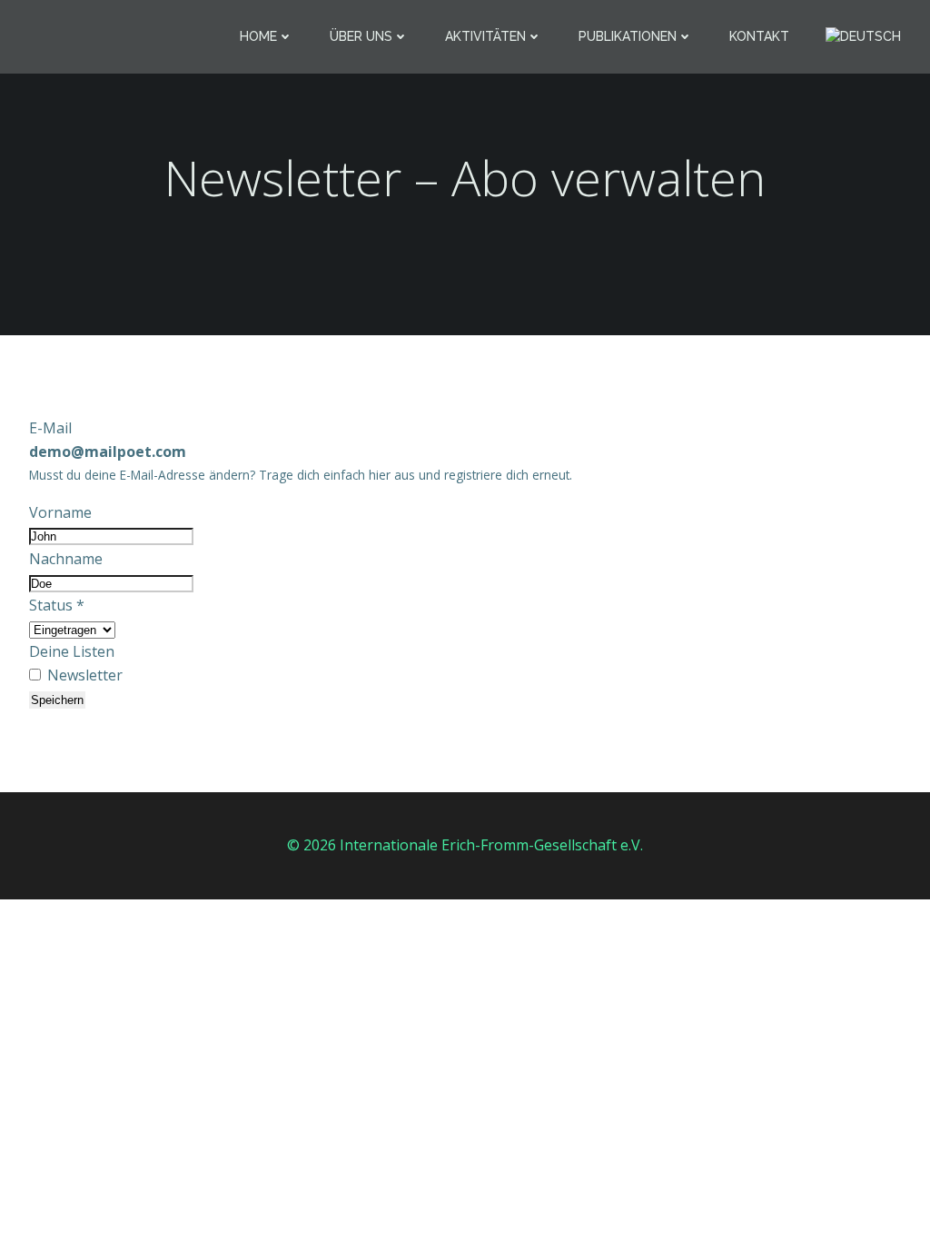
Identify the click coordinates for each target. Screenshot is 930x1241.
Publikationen (628, 36)
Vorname (60, 512)
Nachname (66, 559)
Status (56, 605)
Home (258, 36)
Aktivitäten (485, 36)
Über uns (361, 36)
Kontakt (759, 36)
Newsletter (83, 675)
